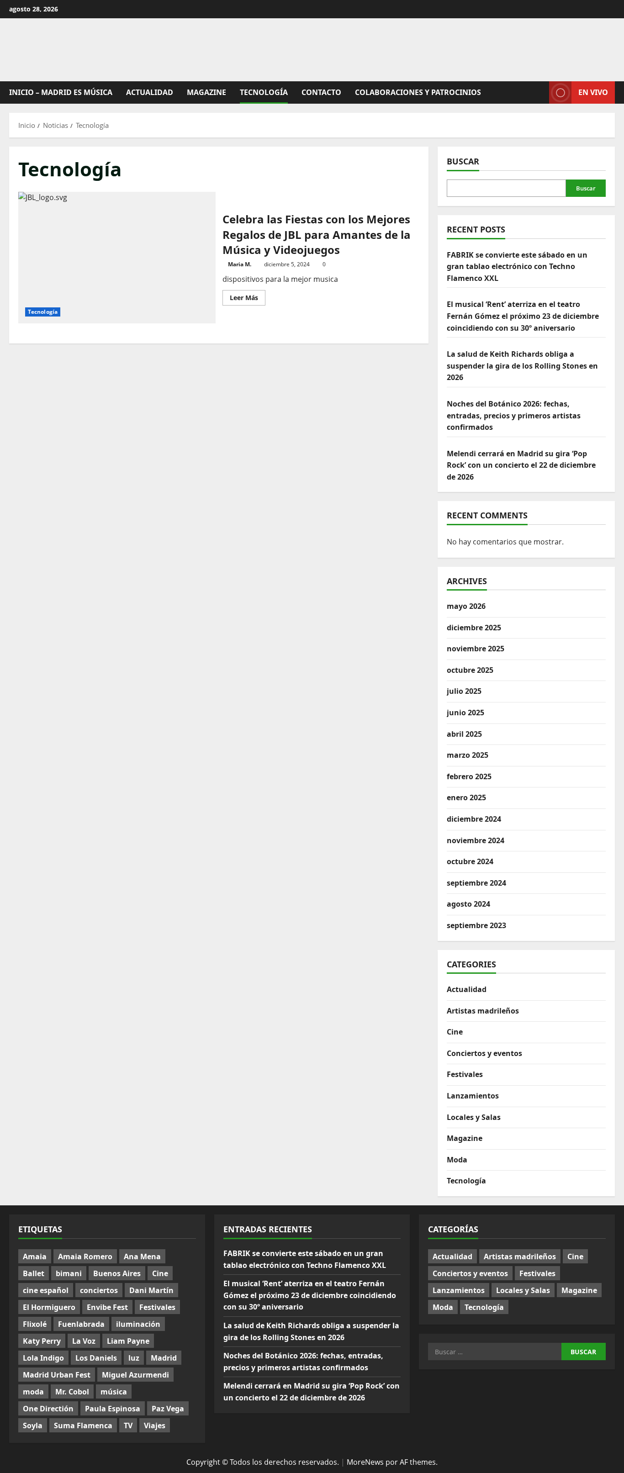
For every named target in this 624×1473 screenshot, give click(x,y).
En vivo (593, 92)
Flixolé (35, 1324)
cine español (46, 1290)
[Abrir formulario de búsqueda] (539, 92)
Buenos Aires (117, 1273)
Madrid (164, 1358)
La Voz (83, 1341)
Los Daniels (96, 1358)
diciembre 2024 (474, 819)
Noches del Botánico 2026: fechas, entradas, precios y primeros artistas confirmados (514, 415)
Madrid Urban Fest (56, 1375)
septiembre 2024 (476, 883)
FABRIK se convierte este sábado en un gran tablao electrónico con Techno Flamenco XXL (517, 266)
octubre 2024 (470, 861)
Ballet (33, 1273)
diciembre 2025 (474, 628)
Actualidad (149, 92)
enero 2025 (466, 797)
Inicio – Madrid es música (60, 92)
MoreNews (365, 1462)
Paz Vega (168, 1409)
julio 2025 (464, 691)
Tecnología (264, 92)
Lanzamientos (473, 1096)
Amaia (35, 1256)
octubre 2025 (470, 670)
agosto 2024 (468, 904)
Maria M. (239, 264)
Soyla (32, 1425)
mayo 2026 (466, 606)
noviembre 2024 (475, 840)
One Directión (48, 1409)
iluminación (138, 1324)
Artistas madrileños (483, 1011)
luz (133, 1358)
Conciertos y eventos (484, 1053)
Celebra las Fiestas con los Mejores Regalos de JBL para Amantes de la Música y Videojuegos (117, 257)
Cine (455, 1032)
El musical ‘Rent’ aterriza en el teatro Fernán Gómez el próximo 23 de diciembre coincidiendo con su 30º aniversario (523, 316)
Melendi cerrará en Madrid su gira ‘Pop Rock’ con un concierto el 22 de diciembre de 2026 (521, 465)
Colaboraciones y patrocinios (418, 92)
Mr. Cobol (72, 1392)
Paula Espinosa (112, 1409)
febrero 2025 (469, 776)
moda (33, 1392)
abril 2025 (464, 734)
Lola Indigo (43, 1358)
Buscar (463, 161)
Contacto (321, 92)
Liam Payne (128, 1341)
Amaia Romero (85, 1256)
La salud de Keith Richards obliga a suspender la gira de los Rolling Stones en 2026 (522, 365)
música (113, 1392)
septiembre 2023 (476, 925)
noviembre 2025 (475, 649)
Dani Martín (151, 1290)
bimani (69, 1273)
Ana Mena (142, 1256)
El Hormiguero (49, 1307)
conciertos (99, 1290)
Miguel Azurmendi (135, 1375)
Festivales (465, 1074)
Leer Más (247, 299)
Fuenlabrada (81, 1324)
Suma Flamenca (83, 1425)
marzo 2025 (467, 755)
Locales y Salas (474, 1117)
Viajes (154, 1425)
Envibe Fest (107, 1307)
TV (128, 1425)
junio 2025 (465, 712)
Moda (457, 1160)
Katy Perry (42, 1341)
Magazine (206, 92)
